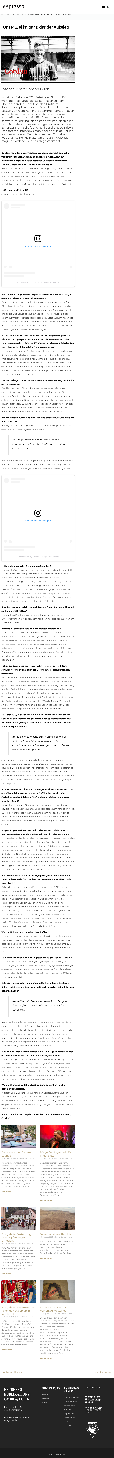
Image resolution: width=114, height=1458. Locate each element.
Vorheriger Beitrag (11, 1372)
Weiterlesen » (7, 1191)
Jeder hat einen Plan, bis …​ (56, 1234)
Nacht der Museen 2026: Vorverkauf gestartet (55, 1309)
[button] (103, 7)
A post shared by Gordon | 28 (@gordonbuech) (38, 282)
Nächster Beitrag (104, 1372)
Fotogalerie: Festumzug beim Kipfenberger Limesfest (16, 1237)
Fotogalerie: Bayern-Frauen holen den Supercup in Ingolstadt (18, 1311)
